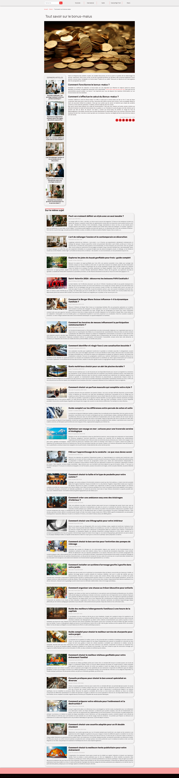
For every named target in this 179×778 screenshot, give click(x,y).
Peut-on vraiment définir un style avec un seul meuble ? (55, 138)
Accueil (46, 9)
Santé (103, 3)
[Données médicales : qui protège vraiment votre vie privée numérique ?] (55, 87)
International (90, 3)
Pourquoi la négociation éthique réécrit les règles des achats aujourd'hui (55, 118)
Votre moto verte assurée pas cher (115, 89)
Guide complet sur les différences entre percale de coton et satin (101, 408)
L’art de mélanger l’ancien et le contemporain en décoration (55, 159)
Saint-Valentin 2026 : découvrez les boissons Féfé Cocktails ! (99, 278)
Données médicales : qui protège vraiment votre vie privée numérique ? (55, 97)
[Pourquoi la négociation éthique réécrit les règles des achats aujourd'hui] (55, 108)
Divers (128, 3)
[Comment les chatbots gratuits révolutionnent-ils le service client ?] (55, 191)
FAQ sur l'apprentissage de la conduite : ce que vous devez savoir (100, 452)
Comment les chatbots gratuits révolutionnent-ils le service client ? (55, 201)
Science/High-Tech (116, 3)
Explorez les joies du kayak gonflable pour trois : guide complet (100, 258)
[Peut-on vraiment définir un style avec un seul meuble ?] (55, 129)
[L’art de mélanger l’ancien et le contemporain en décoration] (55, 149)
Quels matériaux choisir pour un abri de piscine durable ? (97, 366)
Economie (77, 3)
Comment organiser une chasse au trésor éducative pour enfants (101, 588)
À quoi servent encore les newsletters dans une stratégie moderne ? (55, 180)
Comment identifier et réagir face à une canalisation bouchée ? (100, 346)
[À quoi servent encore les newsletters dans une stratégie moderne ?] (55, 170)
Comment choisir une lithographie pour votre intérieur (96, 521)
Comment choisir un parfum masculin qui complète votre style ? (100, 387)
